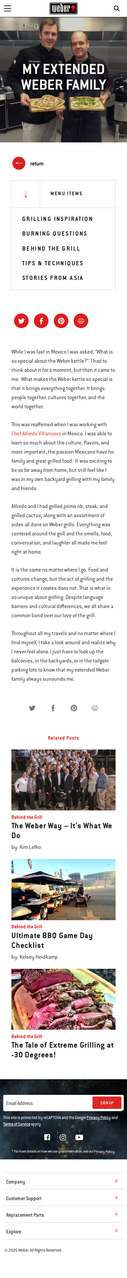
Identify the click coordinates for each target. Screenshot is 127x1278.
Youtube (79, 1137)
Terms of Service (16, 1124)
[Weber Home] (63, 8)
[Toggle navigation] (7, 8)
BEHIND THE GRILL (51, 248)
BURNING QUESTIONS (55, 233)
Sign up (107, 1103)
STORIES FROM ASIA (53, 278)
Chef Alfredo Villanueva (36, 433)
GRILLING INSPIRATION (57, 219)
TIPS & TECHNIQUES (53, 263)
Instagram (63, 1137)
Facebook (47, 1137)
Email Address (19, 1103)
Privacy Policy (99, 1117)
